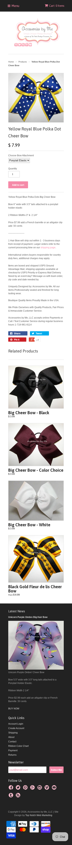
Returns (12, 755)
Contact (12, 741)
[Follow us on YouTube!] (55, 788)
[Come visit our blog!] (11, 796)
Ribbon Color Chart (18, 746)
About (11, 737)
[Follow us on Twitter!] (19, 788)
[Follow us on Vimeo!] (47, 788)
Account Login (15, 723)
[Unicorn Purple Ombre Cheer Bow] (36, 669)
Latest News (16, 611)
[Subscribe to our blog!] (19, 796)
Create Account (16, 728)
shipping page (48, 247)
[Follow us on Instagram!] (40, 788)
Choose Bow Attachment (21, 155)
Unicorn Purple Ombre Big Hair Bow (27, 617)
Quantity (12, 168)
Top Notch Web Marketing (38, 815)
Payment (12, 750)
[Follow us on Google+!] (33, 788)
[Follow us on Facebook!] (11, 788)
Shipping (13, 732)
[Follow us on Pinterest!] (26, 788)
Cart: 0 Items (56, 5)
